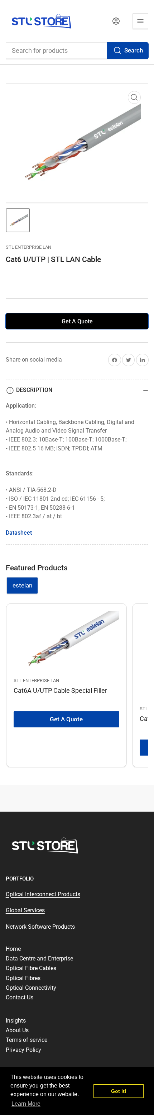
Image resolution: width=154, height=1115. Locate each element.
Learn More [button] (25, 1104)
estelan (22, 585)
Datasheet (19, 532)
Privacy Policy (23, 1049)
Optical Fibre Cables (31, 968)
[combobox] (77, 50)
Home (13, 948)
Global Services (25, 910)
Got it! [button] (118, 1091)
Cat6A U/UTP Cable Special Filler (60, 690)
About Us (17, 1030)
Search (133, 50)
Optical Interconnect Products (43, 894)
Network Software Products (40, 926)
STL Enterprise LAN (28, 247)
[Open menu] (140, 21)
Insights (16, 1020)
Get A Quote (77, 321)
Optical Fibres (23, 978)
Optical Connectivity (31, 987)
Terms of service (26, 1039)
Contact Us (19, 997)
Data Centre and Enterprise (39, 958)
